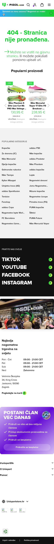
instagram (17, 283)
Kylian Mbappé (9, 180)
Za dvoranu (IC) (9, 154)
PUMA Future (35, 218)
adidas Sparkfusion (11, 191)
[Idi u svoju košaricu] (42, 4)
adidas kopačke (36, 170)
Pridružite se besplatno (27, 447)
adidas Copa (8, 207)
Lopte (32, 175)
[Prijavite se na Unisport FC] (34, 4)
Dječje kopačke (9, 164)
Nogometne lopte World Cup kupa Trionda (13, 213)
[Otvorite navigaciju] (49, 4)
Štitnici (32, 213)
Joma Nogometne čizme (37, 186)
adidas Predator (37, 159)
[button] (5, 105)
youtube (14, 267)
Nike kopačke (35, 154)
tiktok (11, 259)
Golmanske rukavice (11, 170)
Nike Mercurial (8, 159)
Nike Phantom (36, 164)
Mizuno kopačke (37, 191)
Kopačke (6, 148)
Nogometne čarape (38, 197)
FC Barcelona (8, 218)
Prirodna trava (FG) (38, 202)
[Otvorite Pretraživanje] (28, 5)
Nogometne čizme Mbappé (10, 224)
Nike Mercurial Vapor (39, 224)
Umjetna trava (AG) (11, 186)
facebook (16, 275)
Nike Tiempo (8, 175)
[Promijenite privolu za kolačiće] (5, 531)
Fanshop (6, 202)
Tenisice (5, 197)
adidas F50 (34, 148)
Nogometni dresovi (38, 180)
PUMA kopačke (36, 207)
